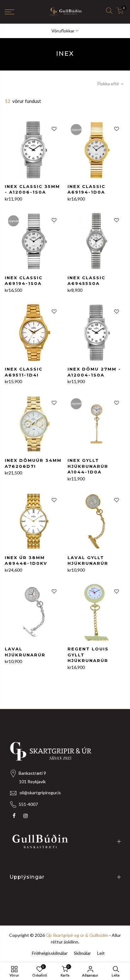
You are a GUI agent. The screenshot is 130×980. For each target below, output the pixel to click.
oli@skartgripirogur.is (40, 792)
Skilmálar (82, 953)
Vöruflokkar (62, 30)
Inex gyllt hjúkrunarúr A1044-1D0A (88, 466)
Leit (101, 953)
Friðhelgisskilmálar (50, 953)
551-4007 (28, 804)
